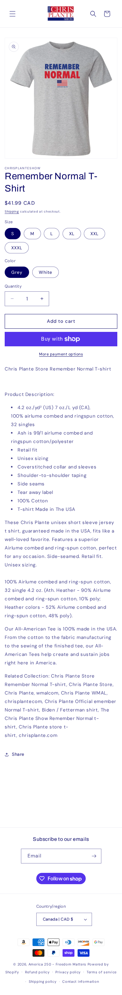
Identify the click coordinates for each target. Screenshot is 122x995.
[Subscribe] (94, 856)
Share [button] (18, 754)
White (45, 272)
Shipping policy (43, 981)
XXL (94, 233)
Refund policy (37, 972)
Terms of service (102, 972)
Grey (17, 272)
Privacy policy (68, 972)
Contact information (80, 981)
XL (71, 233)
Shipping (12, 211)
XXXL (16, 248)
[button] (12, 14)
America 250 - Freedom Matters (58, 964)
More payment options (61, 354)
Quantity (13, 286)
